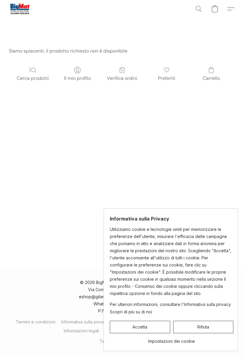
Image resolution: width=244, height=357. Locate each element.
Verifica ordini (122, 78)
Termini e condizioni (35, 321)
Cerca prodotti (33, 78)
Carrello (211, 78)
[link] (171, 339)
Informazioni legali (81, 330)
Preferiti (166, 78)
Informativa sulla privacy (84, 321)
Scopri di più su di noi (131, 311)
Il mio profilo (77, 78)
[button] (20, 9)
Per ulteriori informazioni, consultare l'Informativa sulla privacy (170, 304)
